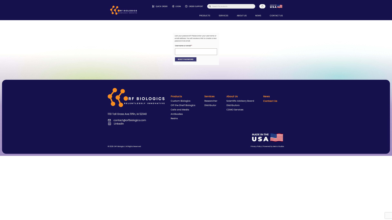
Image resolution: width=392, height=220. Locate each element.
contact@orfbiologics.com (130, 120)
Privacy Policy (256, 146)
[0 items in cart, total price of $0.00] (262, 6)
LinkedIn (119, 123)
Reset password (186, 59)
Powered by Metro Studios (273, 146)
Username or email (187, 45)
